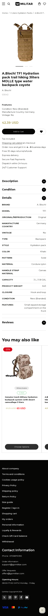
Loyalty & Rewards (11, 530)
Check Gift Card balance (14, 536)
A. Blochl (6, 90)
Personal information (13, 524)
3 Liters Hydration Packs (21, 13)
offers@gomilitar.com (13, 573)
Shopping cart (9, 513)
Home (5, 13)
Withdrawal (8, 541)
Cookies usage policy (13, 479)
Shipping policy (10, 491)
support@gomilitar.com (14, 564)
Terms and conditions (13, 474)
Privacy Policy (9, 485)
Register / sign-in (10, 508)
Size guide (7, 502)
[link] (21, 388)
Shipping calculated (12, 143)
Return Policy (9, 496)
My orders (7, 519)
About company (10, 468)
